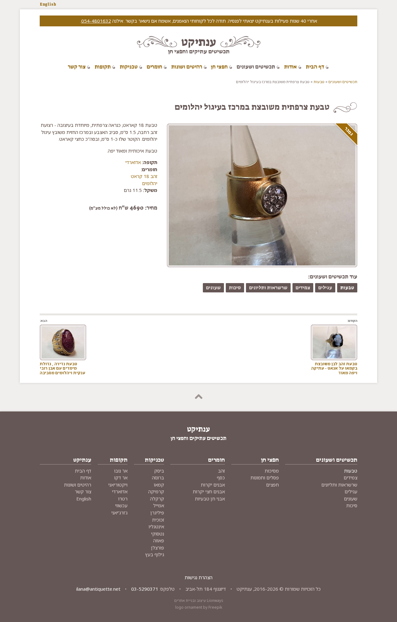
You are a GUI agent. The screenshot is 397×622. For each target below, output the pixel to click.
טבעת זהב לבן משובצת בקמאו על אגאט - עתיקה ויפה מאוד (334, 368)
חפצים (272, 485)
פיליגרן (157, 512)
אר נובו (120, 471)
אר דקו (120, 477)
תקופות (103, 66)
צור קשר (77, 66)
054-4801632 (96, 21)
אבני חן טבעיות (210, 498)
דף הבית (315, 66)
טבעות (319, 81)
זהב (221, 471)
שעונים (213, 287)
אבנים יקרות (213, 485)
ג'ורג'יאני (119, 512)
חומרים (154, 66)
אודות (290, 66)
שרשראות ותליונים (268, 287)
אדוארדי (133, 162)
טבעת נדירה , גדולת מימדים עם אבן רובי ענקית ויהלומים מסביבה (62, 368)
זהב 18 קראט (144, 176)
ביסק (159, 471)
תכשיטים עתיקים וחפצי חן (199, 51)
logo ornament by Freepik (198, 607)
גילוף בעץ (154, 554)
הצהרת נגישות (198, 577)
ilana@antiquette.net (98, 589)
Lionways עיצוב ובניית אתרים (198, 600)
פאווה (158, 540)
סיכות (235, 287)
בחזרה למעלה (198, 397)
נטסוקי (157, 534)
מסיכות (272, 471)
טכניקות (129, 66)
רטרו (122, 498)
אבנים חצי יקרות (209, 491)
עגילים (325, 287)
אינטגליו (156, 526)
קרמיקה (156, 491)
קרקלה (157, 498)
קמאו (159, 485)
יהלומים (149, 183)
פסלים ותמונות (264, 477)
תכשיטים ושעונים (256, 66)
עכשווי (121, 505)
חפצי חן (219, 66)
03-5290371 (144, 589)
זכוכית (158, 520)
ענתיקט (198, 42)
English (48, 4)
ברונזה (158, 477)
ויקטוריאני (117, 485)
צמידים (303, 287)
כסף (221, 477)
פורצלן (157, 547)
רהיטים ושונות (186, 66)
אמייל (158, 505)
